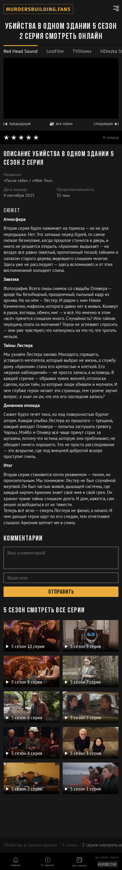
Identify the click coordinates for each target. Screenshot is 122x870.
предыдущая (19, 123)
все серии (64, 123)
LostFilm (55, 51)
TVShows (82, 51)
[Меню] (114, 9)
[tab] (21, 51)
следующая (103, 123)
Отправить (61, 592)
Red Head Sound (21, 51)
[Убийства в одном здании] (38, 9)
